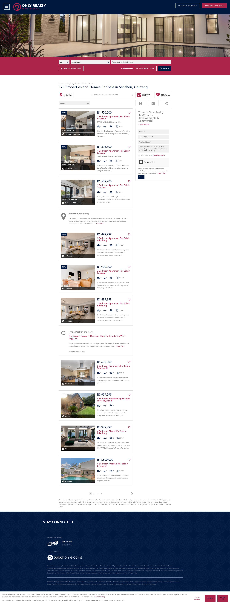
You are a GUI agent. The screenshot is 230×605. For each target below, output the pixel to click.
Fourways (166, 582)
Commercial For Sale (154, 566)
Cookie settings (197, 598)
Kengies (49, 584)
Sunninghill (119, 584)
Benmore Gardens (82, 582)
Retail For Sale (130, 566)
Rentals (156, 568)
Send (141, 177)
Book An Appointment (65, 571)
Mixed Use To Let (120, 568)
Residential (78, 84)
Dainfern (143, 582)
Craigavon (137, 582)
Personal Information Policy (93, 573)
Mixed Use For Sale (106, 566)
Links (113, 573)
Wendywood (136, 584)
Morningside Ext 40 (73, 584)
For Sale (85, 84)
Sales (151, 568)
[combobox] (141, 62)
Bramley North (93, 582)
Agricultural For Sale (119, 566)
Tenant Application (79, 571)
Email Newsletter (159, 155)
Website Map (107, 573)
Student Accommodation (106, 568)
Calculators (97, 571)
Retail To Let (83, 568)
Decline (210, 598)
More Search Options (146, 68)
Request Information (122, 573)
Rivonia (88, 584)
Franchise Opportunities (175, 571)
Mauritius (104, 571)
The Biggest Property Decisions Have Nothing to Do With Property (97, 337)
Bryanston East (117, 582)
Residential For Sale (73, 568)
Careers (165, 571)
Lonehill (54, 584)
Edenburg (159, 582)
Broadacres (101, 582)
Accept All (222, 598)
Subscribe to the (153, 155)
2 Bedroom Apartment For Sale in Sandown (113, 272)
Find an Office (51, 573)
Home (54, 566)
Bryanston (109, 582)
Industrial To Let (93, 568)
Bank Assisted (87, 566)
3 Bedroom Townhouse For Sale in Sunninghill (113, 367)
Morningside (62, 584)
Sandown (94, 584)
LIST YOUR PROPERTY (187, 6)
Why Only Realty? (147, 571)
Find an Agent (61, 573)
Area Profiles (158, 571)
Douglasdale (151, 582)
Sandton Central (103, 584)
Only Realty (70, 84)
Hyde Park (173, 582)
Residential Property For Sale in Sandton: (59, 582)
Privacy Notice (79, 573)
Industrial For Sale (141, 566)
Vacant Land (95, 566)
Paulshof (82, 584)
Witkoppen (144, 584)
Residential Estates (167, 566)
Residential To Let (143, 568)
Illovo (178, 582)
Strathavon (112, 584)
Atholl (74, 582)
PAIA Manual (70, 573)
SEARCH (166, 68)
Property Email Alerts (114, 571)
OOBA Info (163, 568)
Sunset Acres (127, 584)
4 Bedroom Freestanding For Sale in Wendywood (113, 400)
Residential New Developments (56, 568)
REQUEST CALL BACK (214, 6)
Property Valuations (173, 568)
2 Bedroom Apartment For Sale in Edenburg (113, 239)
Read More (100, 224)
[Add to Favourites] (129, 113)
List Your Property (52, 571)
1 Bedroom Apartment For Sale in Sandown (113, 118)
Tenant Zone (89, 571)
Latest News (126, 571)
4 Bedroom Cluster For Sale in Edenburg (111, 432)
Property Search (61, 566)
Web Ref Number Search (72, 68)
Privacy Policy (161, 173)
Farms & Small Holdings (74, 566)
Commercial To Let (131, 568)
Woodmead (152, 584)
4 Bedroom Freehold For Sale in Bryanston (112, 465)
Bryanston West (128, 582)
